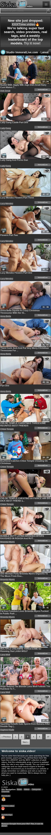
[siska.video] (25, 4)
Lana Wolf (5, 655)
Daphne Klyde (7, 730)
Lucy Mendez (6, 203)
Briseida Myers (7, 542)
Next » (25, 742)
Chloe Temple (7, 429)
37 (48, 737)
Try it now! (32, 43)
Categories (36, 789)
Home (19, 789)
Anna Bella (5, 316)
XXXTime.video (23, 24)
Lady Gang (5, 128)
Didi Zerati (5, 91)
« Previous (6, 737)
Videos (27, 789)
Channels (5, 791)
